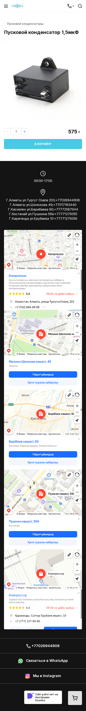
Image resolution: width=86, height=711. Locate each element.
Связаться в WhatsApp (46, 660)
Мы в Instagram (46, 676)
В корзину (43, 144)
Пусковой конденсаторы (25, 23)
